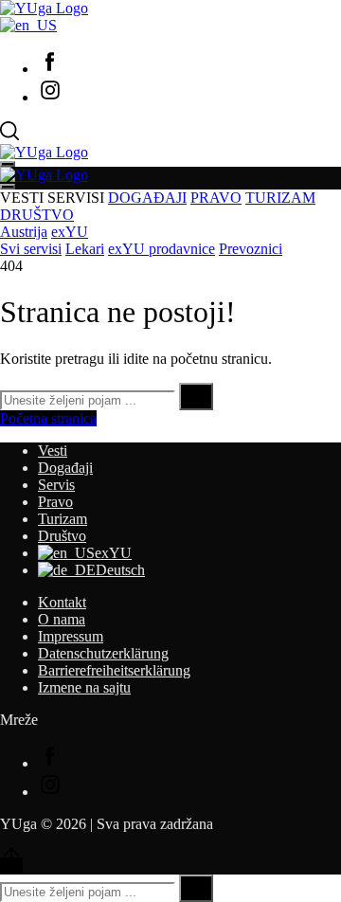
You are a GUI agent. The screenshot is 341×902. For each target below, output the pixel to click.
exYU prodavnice (161, 249)
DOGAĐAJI (147, 197)
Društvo (62, 536)
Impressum (70, 636)
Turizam (62, 519)
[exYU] (28, 25)
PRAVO (216, 197)
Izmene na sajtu (84, 687)
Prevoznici (250, 249)
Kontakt (62, 602)
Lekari (84, 249)
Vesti (52, 450)
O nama (61, 619)
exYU (69, 232)
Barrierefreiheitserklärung (114, 670)
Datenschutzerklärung (103, 653)
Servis (56, 485)
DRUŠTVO (37, 215)
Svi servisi (31, 249)
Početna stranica (48, 418)
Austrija (23, 232)
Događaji (65, 468)
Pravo (55, 502)
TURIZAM (280, 197)
